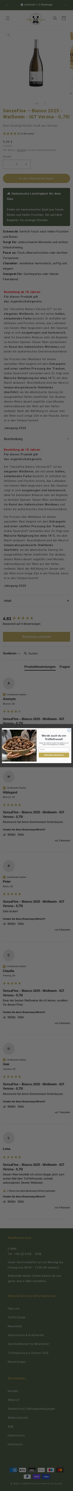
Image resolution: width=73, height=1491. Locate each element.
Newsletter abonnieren (53, 755)
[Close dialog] (68, 730)
